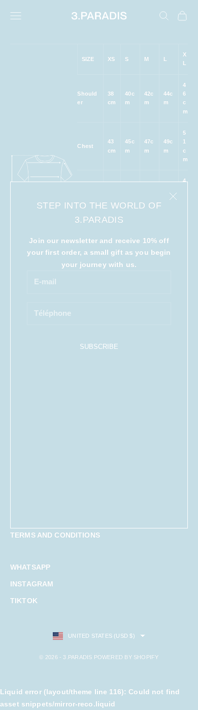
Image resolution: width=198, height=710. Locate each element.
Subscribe (99, 346)
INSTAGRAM (31, 584)
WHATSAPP (30, 567)
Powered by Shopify (126, 657)
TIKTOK (24, 601)
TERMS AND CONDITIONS (55, 535)
